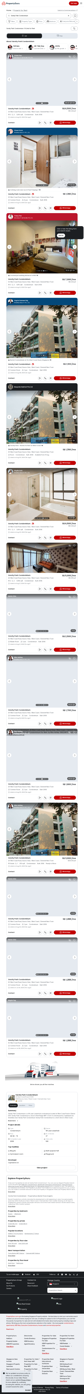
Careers (8, 1288)
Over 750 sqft (12, 1243)
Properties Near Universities (47, 1367)
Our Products (10, 1286)
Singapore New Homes (12, 1360)
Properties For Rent (67, 1336)
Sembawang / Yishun (32, 1233)
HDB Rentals (64, 1343)
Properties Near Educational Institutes (48, 1361)
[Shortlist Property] (74, 56)
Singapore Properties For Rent (67, 1340)
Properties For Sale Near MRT (30, 1365)
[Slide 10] (44, 103)
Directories (28, 1336)
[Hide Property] (69, 56)
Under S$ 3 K (23, 1224)
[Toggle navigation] (81, 3)
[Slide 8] (39, 103)
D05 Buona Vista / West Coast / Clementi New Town (67, 1371)
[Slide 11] (45, 103)
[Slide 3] (36, 185)
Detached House (13, 1186)
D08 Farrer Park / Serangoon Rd (65, 1377)
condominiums (68, 1323)
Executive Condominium (53, 1184)
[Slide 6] (42, 185)
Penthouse (19, 1263)
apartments (10, 1325)
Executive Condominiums (29, 1325)
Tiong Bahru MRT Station (16, 1253)
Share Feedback (32, 1286)
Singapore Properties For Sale (49, 1340)
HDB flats (18, 1325)
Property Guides (11, 1341)
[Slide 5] (39, 185)
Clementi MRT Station (33, 1253)
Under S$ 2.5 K (12, 1224)
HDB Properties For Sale (48, 1345)
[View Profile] (20, 56)
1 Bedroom (17, 1214)
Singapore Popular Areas (67, 1360)
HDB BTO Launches (12, 1344)
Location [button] (22, 1105)
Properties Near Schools (47, 1372)
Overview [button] (13, 1105)
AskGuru (9, 1338)
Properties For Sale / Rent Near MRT (31, 1360)
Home (8, 10)
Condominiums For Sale (48, 1349)
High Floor (11, 1263)
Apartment (41, 1184)
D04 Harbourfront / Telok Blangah (66, 1365)
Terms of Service (37, 1387)
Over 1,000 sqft (23, 1243)
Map (61, 36)
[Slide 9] (42, 103)
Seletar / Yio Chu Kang (15, 1233)
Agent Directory (29, 1344)
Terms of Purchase (62, 1387)
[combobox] (39, 15)
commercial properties (53, 1325)
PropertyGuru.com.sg (13, 1316)
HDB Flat (24, 1184)
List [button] (26, 36)
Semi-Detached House (26, 1186)
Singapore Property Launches (13, 1365)
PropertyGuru (11, 1336)
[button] (13, 1121)
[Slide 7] (38, 103)
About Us (9, 1283)
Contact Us (31, 1280)
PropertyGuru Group (14, 1280)
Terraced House (67, 1184)
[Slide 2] (37, 518)
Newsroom (31, 1283)
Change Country (53, 1280)
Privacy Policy (26, 1380)
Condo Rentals (65, 1346)
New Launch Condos (13, 1369)
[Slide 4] (38, 185)
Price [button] (30, 1105)
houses (40, 1325)
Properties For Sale (49, 1336)
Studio (10, 1214)
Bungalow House (43, 1186)
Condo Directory (29, 1338)
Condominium (32, 1184)
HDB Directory (29, 1341)
